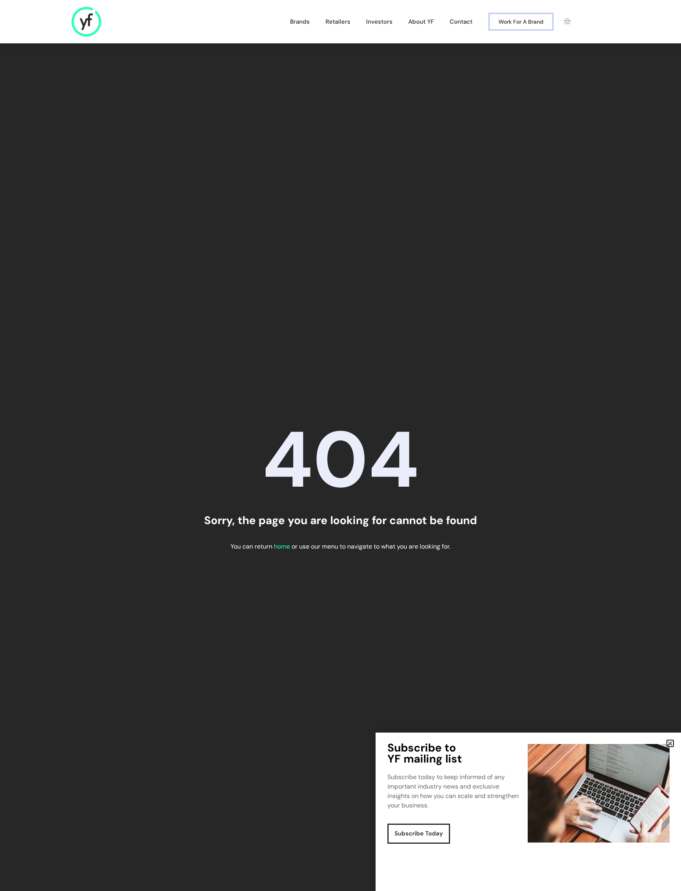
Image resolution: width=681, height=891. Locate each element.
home (282, 546)
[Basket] (567, 21)
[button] (670, 743)
